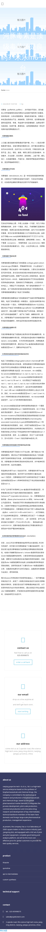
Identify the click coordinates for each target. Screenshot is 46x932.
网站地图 (3, 930)
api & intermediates (10, 874)
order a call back (23, 662)
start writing (23, 711)
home (3, 90)
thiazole (6, 862)
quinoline (6, 868)
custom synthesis (9, 879)
